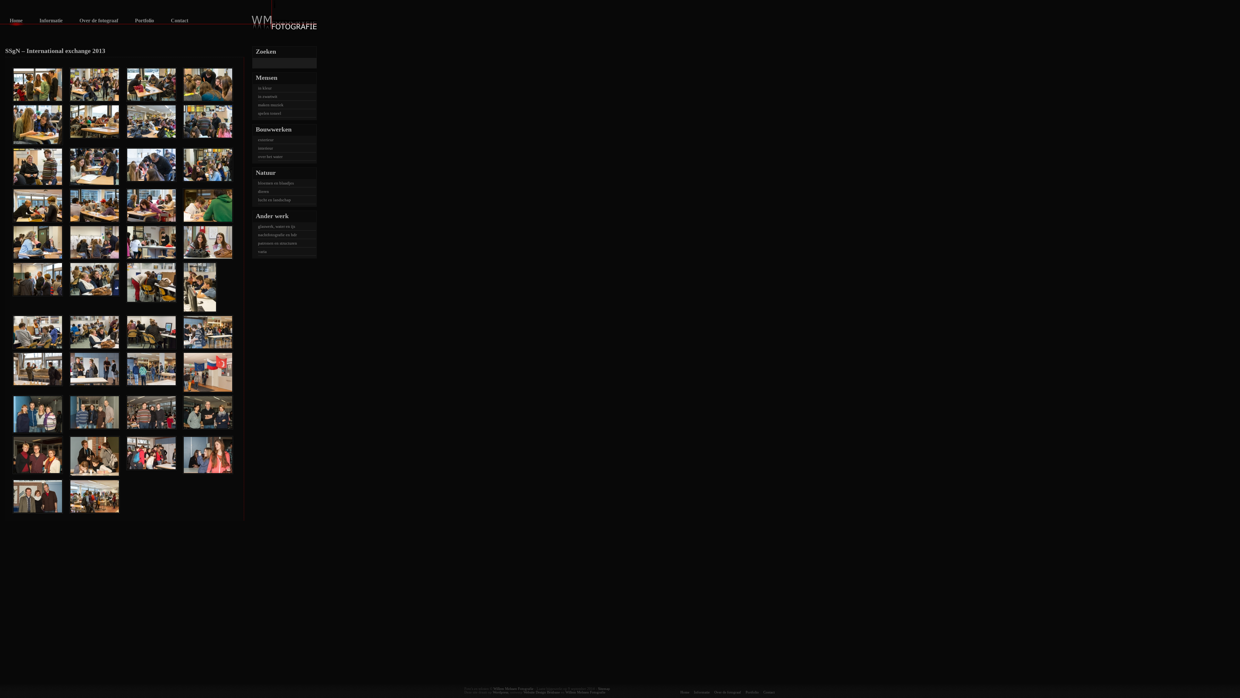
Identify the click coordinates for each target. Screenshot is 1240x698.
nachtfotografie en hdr (277, 234)
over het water (270, 156)
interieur (265, 148)
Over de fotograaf (98, 21)
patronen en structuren (277, 243)
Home (16, 21)
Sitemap (604, 689)
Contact (179, 21)
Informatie (51, 21)
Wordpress (500, 692)
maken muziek (271, 104)
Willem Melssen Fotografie (513, 689)
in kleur (265, 88)
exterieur (266, 139)
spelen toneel (269, 113)
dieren (263, 191)
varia (262, 251)
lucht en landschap (274, 199)
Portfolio (144, 21)
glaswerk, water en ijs (276, 226)
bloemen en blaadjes (276, 183)
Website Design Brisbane (541, 692)
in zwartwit (267, 96)
